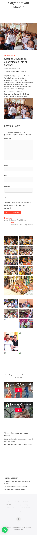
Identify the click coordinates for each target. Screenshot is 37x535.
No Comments (22, 71)
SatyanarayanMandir (14, 68)
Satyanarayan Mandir (18, 5)
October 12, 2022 (10, 71)
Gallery (8, 504)
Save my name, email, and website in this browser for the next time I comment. (17, 205)
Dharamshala (10, 508)
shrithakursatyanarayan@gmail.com (15, 489)
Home (9, 502)
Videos (26, 505)
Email (6, 176)
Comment (8, 138)
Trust (14, 511)
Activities (26, 502)
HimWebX (28, 527)
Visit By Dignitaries (25, 508)
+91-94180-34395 (9, 486)
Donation (22, 511)
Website (7, 186)
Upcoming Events (9, 55)
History (17, 502)
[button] (5, 530)
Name (7, 165)
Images (19, 505)
